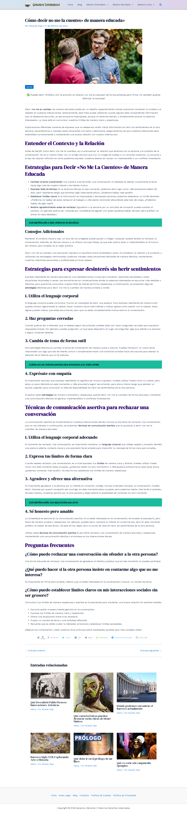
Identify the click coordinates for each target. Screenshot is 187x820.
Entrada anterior (35, 650)
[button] (160, 4)
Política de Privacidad (124, 795)
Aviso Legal (65, 795)
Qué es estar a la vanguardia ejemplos (134, 764)
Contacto (84, 795)
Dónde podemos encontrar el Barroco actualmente (135, 707)
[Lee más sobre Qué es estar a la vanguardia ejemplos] (136, 746)
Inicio (54, 795)
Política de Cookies (101, 795)
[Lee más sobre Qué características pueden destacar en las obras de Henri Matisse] (93, 692)
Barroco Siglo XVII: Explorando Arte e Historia (50, 758)
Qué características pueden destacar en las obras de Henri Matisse (92, 718)
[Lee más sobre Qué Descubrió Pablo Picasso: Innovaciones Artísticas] (50, 685)
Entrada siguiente (151, 650)
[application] (107, 5)
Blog (75, 795)
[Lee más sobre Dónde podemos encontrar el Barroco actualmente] (136, 687)
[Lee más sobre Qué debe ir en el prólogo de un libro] (93, 743)
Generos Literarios (46, 5)
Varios (29, 87)
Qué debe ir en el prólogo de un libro (93, 760)
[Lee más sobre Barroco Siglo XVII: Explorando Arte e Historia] (50, 743)
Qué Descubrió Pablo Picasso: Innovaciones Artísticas (49, 703)
